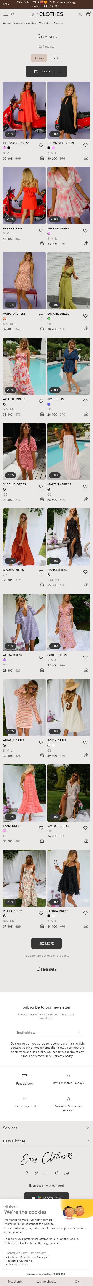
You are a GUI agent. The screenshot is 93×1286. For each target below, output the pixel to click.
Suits (56, 58)
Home (7, 23)
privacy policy (63, 1056)
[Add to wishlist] (41, 145)
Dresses (39, 58)
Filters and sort (49, 71)
